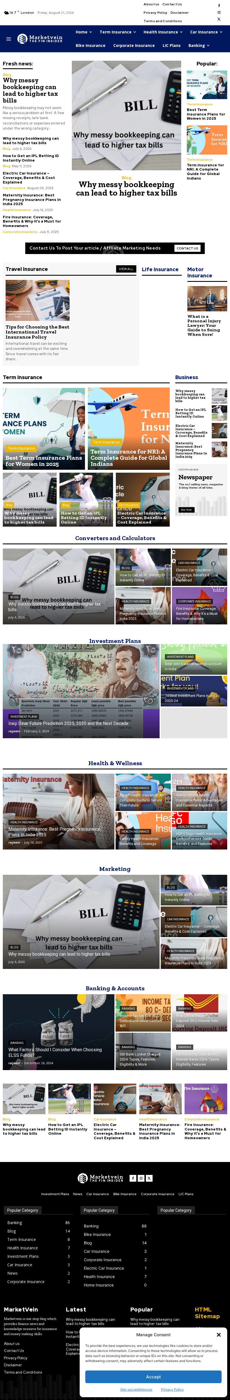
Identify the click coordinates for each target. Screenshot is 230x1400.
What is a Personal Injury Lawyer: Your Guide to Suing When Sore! (204, 325)
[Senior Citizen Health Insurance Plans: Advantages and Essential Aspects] (199, 792)
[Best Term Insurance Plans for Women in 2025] (207, 84)
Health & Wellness (115, 763)
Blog (7, 75)
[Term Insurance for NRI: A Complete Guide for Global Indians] (207, 140)
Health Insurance (17, 210)
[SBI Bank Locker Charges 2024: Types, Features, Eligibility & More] (143, 1051)
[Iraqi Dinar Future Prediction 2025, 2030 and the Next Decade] (81, 691)
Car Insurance (14, 188)
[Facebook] (219, 6)
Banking (17, 1043)
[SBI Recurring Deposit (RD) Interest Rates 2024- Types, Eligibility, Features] (199, 1051)
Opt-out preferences (136, 1389)
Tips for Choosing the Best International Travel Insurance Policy (37, 332)
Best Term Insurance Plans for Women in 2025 (206, 114)
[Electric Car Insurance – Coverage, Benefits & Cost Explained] (143, 500)
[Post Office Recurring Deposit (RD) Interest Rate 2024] (199, 1013)
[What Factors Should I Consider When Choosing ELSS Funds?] (58, 1032)
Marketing (115, 869)
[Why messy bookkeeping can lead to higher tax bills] (126, 115)
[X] (219, 19)
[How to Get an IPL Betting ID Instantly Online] (86, 500)
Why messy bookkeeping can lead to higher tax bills (30, 90)
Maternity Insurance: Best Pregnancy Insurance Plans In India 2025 (32, 199)
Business (186, 377)
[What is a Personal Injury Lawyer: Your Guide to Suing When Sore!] (207, 299)
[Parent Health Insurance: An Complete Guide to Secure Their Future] (143, 792)
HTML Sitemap (207, 1313)
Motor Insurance (199, 272)
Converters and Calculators (115, 538)
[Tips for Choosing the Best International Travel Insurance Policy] (38, 300)
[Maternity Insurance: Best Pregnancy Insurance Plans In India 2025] (219, 449)
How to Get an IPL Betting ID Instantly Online (31, 158)
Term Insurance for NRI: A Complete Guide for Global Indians (205, 172)
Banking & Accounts (115, 988)
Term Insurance (200, 104)
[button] (219, 1335)
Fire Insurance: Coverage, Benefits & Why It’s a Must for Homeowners (32, 221)
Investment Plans (115, 641)
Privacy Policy (172, 1389)
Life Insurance (160, 269)
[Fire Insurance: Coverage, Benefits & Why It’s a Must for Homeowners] (199, 605)
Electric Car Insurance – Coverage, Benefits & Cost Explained (29, 177)
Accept (153, 1376)
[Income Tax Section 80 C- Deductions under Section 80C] (143, 1013)
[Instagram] (219, 12)
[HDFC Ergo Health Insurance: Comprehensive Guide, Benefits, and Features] (199, 830)
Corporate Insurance (20, 232)
